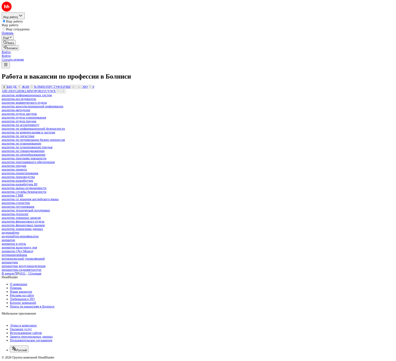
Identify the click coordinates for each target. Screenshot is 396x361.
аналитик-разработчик (17, 180)
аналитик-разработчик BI (19, 184)
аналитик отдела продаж (19, 121)
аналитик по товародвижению (23, 151)
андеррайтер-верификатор (20, 236)
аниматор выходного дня (19, 247)
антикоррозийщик (14, 255)
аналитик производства (18, 177)
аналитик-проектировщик (20, 173)
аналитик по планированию (21, 143)
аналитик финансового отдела (23, 221)
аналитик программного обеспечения (28, 162)
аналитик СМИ (12, 195)
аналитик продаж (14, 166)
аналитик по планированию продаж (27, 147)
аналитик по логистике (18, 136)
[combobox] (19, 349)
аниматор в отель (14, 243)
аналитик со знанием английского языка (30, 199)
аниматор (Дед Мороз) (17, 251)
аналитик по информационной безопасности (33, 128)
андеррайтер (10, 232)
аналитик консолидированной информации (32, 106)
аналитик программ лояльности (24, 158)
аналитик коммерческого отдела (24, 102)
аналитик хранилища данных (22, 229)
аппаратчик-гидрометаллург (22, 269)
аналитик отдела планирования (24, 117)
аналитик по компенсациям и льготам (28, 132)
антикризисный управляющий (23, 258)
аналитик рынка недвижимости (24, 188)
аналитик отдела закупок (19, 114)
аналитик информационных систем (27, 95)
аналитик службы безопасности (24, 191)
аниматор (8, 240)
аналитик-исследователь (19, 99)
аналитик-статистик (16, 203)
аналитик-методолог (16, 110)
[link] (9, 42)
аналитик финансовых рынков (23, 225)
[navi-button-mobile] (6, 64)
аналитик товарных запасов (21, 217)
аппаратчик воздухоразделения (23, 266)
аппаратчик (10, 262)
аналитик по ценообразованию (23, 154)
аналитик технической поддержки (26, 210)
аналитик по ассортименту (20, 125)
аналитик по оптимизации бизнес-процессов (33, 140)
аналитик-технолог (15, 214)
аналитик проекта (14, 169)
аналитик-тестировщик (18, 206)
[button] (6, 52)
